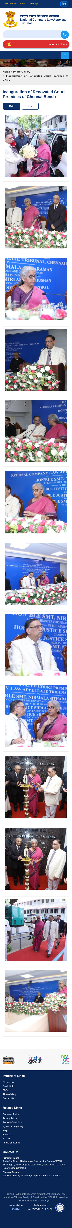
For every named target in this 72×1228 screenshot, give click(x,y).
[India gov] (35, 1059)
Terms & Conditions (12, 1122)
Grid (11, 106)
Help (5, 1130)
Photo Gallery (21, 71)
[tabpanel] (36, 576)
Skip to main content (15, 3)
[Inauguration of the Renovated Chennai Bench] (36, 147)
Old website (9, 1082)
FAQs (5, 1090)
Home (6, 71)
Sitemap (33, 3)
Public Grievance (11, 1142)
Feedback (8, 1134)
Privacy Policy (10, 1118)
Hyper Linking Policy (13, 1126)
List (30, 106)
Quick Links (8, 1086)
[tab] (12, 106)
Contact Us (8, 1098)
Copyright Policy (11, 1114)
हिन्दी (64, 3)
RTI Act (6, 1138)
